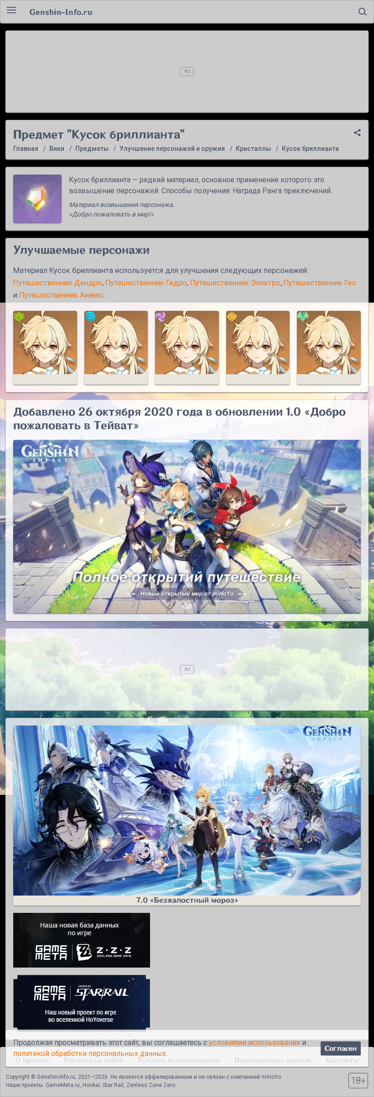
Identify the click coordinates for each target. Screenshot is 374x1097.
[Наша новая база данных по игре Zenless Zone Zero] (187, 940)
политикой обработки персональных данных (89, 1053)
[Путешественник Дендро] (45, 348)
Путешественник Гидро (146, 282)
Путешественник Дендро (57, 282)
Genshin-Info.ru (61, 12)
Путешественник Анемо (61, 294)
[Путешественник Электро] (187, 348)
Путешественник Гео (320, 282)
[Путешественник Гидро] (116, 348)
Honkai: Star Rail (103, 1085)
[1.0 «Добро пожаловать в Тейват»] (187, 526)
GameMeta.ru (63, 1085)
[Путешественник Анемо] (329, 348)
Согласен (341, 1048)
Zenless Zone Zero (150, 1085)
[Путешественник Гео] (258, 348)
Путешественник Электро (235, 282)
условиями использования (254, 1042)
